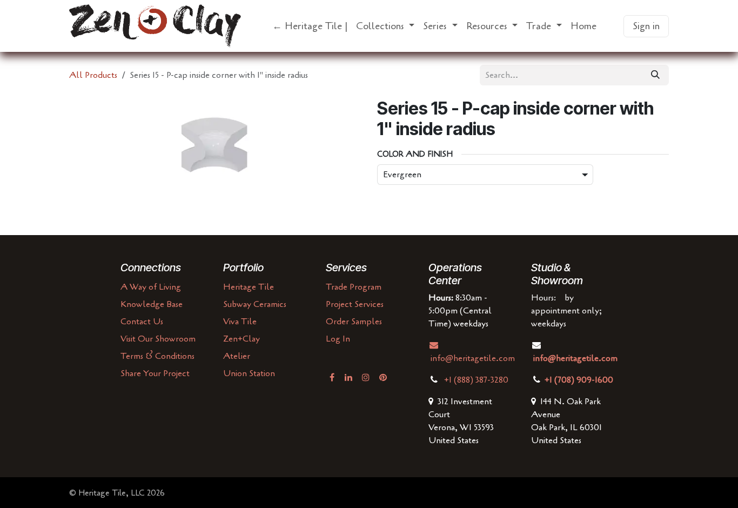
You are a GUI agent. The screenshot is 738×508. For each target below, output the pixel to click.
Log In (338, 339)
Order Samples (354, 321)
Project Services (355, 304)
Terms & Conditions (157, 356)
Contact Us (141, 321)
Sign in (646, 25)
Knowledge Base (151, 304)
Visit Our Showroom (158, 339)
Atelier (236, 356)
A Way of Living (150, 287)
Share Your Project (155, 373)
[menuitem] (310, 26)
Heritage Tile (248, 287)
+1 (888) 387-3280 (477, 380)
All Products (93, 75)
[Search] (655, 75)
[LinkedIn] (348, 377)
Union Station (249, 373)
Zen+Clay (241, 339)
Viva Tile (240, 321)
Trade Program (353, 287)
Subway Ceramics (254, 304)
